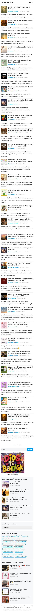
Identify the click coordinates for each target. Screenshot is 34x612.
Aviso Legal (27, 607)
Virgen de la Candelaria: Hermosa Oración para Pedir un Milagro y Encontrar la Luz (18, 324)
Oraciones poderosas (21, 541)
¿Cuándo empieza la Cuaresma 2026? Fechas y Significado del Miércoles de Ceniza (20, 384)
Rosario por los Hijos (8, 556)
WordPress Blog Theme (20, 610)
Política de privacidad (28, 606)
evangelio (12, 536)
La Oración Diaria (7, 2)
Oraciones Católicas (13, 11)
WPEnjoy (29, 610)
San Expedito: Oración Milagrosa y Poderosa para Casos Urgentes (19, 498)
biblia (5, 536)
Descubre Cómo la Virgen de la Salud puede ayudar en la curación (20, 597)
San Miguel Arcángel (20, 556)
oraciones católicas (8, 541)
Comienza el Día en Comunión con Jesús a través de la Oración (19, 490)
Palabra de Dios (19, 551)
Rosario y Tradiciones (13, 386)
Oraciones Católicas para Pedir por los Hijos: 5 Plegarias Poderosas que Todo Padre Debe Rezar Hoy (20, 130)
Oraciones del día (12, 24)
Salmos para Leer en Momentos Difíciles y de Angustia (18, 589)
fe (18, 536)
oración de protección (8, 549)
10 (17, 444)
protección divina (16, 554)
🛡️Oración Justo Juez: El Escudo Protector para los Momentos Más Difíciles (19, 353)
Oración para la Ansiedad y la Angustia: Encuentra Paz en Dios (20, 506)
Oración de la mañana (19, 543)
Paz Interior (6, 554)
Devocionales (11, 119)
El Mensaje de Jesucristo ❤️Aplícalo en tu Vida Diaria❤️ (20, 566)
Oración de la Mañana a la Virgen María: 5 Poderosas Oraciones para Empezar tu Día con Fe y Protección (20, 236)
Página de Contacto (17, 606)
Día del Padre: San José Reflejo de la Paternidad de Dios (20, 514)
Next (20, 444)
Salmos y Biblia (12, 298)
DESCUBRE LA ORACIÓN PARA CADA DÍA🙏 (20, 581)
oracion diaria (15, 538)
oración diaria (20, 549)
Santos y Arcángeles (13, 267)
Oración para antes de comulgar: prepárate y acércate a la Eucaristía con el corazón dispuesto (19, 176)
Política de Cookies (19, 607)
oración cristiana (7, 543)
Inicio (2, 606)
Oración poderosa (8, 551)
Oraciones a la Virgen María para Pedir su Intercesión (20, 574)
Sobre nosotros (8, 606)
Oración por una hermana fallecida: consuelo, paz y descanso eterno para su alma (20, 220)
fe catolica (25, 536)
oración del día (19, 546)
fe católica (6, 538)
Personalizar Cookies (9, 607)
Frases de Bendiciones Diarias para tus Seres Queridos (20, 482)
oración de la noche (8, 546)
